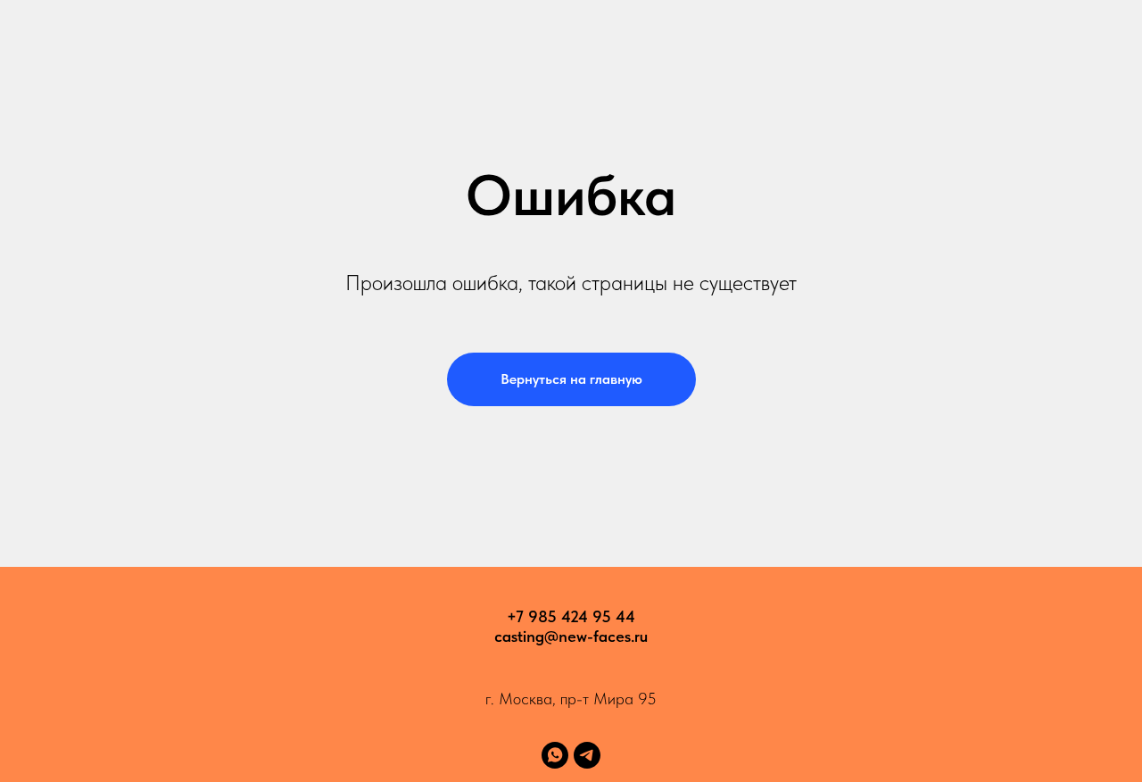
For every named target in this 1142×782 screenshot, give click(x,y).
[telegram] (587, 755)
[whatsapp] (555, 755)
